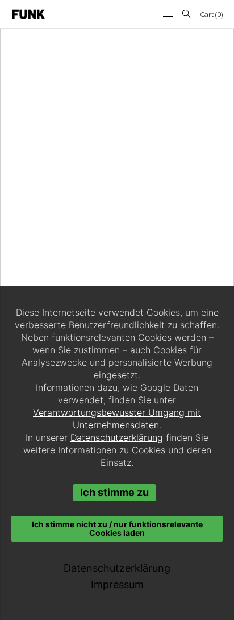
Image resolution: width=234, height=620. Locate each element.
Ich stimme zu (114, 492)
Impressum (117, 585)
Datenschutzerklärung (116, 437)
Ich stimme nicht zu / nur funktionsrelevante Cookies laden (117, 528)
